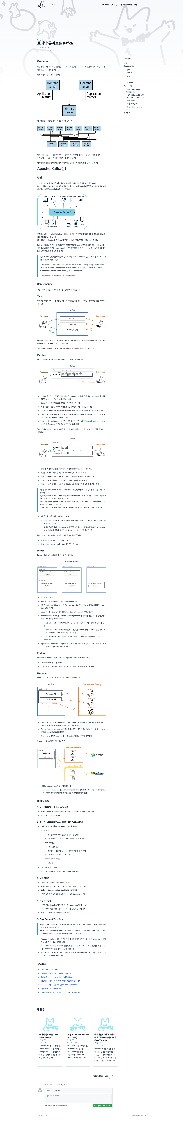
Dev (38, 40)
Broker (128, 76)
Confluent (87, 248)
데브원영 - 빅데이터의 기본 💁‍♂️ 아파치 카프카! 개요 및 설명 (60, 981)
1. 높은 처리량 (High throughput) (132, 90)
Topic (127, 69)
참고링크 (127, 113)
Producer (128, 79)
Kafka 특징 (128, 86)
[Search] (140, 5)
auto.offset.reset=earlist (95, 421)
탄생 (125, 63)
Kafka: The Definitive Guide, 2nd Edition (56, 977)
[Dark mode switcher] (144, 5)
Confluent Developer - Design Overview (56, 973)
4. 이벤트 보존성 (131, 104)
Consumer (129, 82)
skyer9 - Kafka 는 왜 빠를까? (51, 988)
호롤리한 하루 (51, 4)
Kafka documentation (49, 969)
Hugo (132, 1116)
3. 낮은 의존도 (130, 100)
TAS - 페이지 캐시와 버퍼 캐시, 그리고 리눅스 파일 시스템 (60, 992)
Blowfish (137, 1116)
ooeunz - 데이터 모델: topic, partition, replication (59, 985)
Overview (127, 58)
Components (129, 66)
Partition (128, 73)
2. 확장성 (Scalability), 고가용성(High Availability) (134, 96)
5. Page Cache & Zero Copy (133, 108)
